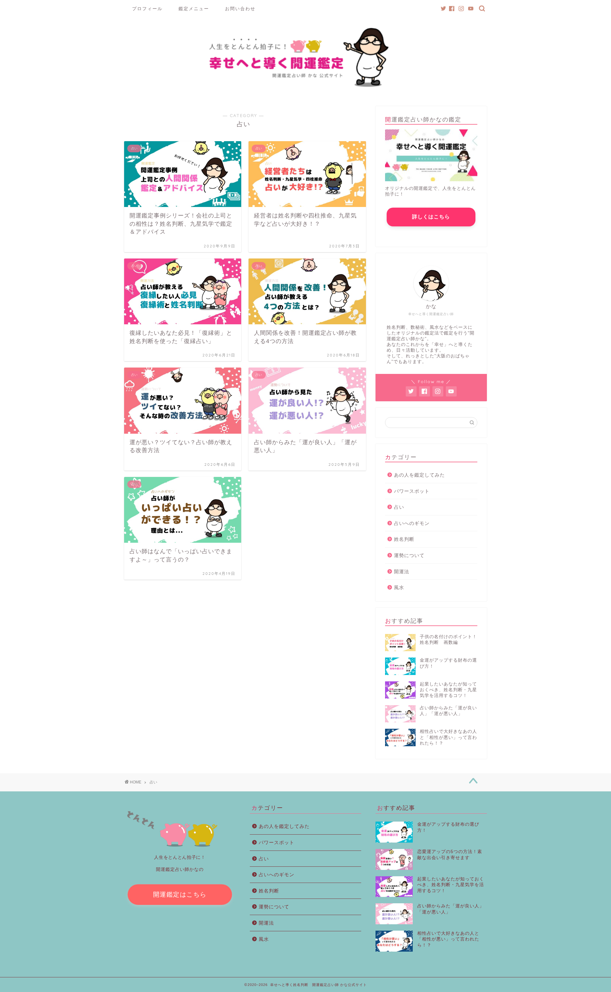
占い (399, 507)
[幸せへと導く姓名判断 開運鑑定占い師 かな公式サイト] (305, 88)
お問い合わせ (240, 8)
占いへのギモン (412, 523)
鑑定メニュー (194, 8)
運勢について (409, 555)
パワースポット (412, 491)
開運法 (401, 571)
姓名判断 (404, 539)
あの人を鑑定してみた (419, 475)
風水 (399, 587)
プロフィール (147, 8)
